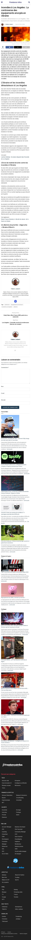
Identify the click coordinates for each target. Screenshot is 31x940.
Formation (4, 841)
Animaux (4, 875)
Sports (17, 880)
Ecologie (18, 810)
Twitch (16, 894)
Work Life (5, 913)
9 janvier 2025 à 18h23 (20, 24)
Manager (4, 844)
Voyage (4, 897)
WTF (3, 899)
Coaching (4, 831)
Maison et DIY (5, 880)
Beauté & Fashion (19, 875)
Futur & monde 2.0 (7, 783)
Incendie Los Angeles (7, 306)
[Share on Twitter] (18, 47)
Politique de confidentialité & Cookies (9, 933)
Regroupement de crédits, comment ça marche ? (13, 597)
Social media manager (20, 851)
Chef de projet (18, 829)
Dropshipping (18, 839)
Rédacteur (4, 846)
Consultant (5, 834)
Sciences (4, 817)
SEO (3, 851)
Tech (3, 778)
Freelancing (19, 916)
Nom (2, 386)
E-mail (2, 393)
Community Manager (20, 831)
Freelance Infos (15, 2)
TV (2, 894)
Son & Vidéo (5, 853)
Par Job (3, 823)
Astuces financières (7, 795)
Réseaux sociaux (6, 785)
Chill (3, 887)
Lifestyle (5, 872)
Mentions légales (23, 933)
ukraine (15, 306)
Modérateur (18, 844)
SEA (3, 849)
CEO (3, 829)
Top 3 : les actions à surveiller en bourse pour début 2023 (14, 572)
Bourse (4, 797)
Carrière (4, 916)
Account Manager (6, 827)
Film (3, 889)
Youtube (16, 897)
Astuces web (5, 780)
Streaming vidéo (18, 892)
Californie (7, 304)
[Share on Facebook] (10, 47)
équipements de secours (17, 304)
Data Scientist (18, 836)
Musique (4, 892)
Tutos (3, 788)
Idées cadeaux (19, 909)
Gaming (16, 889)
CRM (3, 836)
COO (16, 834)
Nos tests (5, 904)
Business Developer (20, 827)
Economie (4, 810)
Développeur (5, 839)
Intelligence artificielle (21, 783)
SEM (16, 849)
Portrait (4, 814)
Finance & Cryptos (8, 792)
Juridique (18, 919)
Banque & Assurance (21, 795)
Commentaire (5, 367)
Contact (9, 932)
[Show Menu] (2, 2)
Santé (17, 814)
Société (4, 807)
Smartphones (18, 906)
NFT (3, 802)
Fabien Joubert (9, 24)
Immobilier (19, 800)
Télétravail (5, 921)
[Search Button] (29, 2)
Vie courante (5, 882)
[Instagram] (15, 301)
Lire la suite (9, 449)
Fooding (17, 877)
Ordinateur (4, 906)
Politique (18, 812)
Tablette (4, 909)
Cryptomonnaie (6, 800)
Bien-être (4, 877)
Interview (4, 812)
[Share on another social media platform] (26, 47)
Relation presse (19, 846)
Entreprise (17, 780)
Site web (3, 400)
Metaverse (18, 785)
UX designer (18, 853)
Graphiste (17, 841)
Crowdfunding (19, 797)
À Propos (3, 932)
